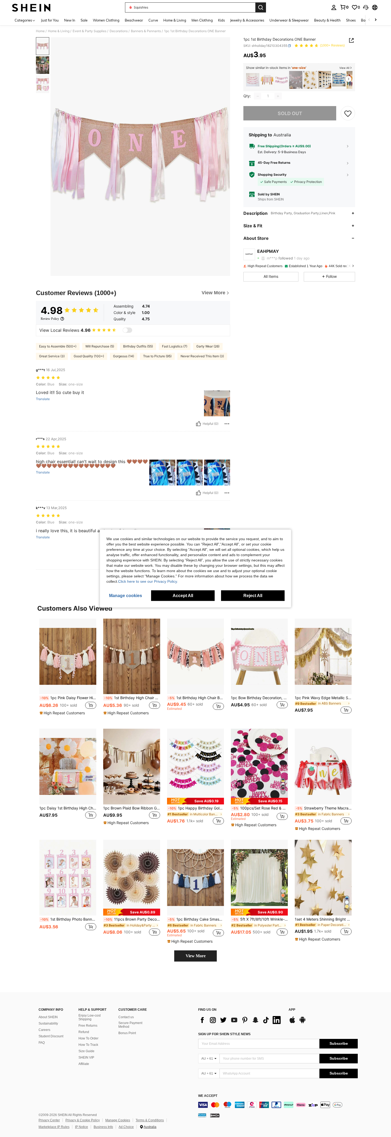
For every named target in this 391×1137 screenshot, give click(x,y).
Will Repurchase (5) (99, 346)
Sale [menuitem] (84, 20)
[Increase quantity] (277, 96)
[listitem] (252, 80)
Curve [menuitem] (153, 20)
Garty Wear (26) (207, 346)
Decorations (119, 31)
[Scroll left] (369, 20)
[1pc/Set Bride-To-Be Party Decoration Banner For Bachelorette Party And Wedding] (295, 80)
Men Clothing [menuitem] (202, 20)
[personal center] (334, 7)
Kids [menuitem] (221, 20)
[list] (240, 1020)
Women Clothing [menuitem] (106, 20)
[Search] (260, 7)
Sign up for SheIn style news (224, 1034)
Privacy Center (49, 1120)
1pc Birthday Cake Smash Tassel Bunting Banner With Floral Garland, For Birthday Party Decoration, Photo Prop (196, 919)
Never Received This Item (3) (202, 356)
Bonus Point (127, 1033)
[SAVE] (348, 113)
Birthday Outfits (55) (138, 346)
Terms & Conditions (150, 1120)
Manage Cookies (117, 1120)
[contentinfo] (278, 1105)
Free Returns (87, 1025)
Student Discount (51, 1036)
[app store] (292, 1022)
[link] (344, 7)
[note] (62, 713)
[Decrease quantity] (257, 96)
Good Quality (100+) (89, 356)
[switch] (127, 330)
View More (196, 956)
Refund (83, 1032)
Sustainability (48, 1023)
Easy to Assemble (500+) (57, 346)
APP (292, 1010)
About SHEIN (48, 1017)
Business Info (103, 1127)
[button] (366, 7)
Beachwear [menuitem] (134, 20)
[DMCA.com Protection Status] (214, 1115)
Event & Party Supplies (89, 31)
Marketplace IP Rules (54, 1127)
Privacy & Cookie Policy (82, 1120)
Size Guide (86, 1051)
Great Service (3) (52, 356)
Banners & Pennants (146, 31)
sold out (290, 113)
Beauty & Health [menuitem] (327, 20)
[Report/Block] (227, 424)
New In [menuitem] (69, 20)
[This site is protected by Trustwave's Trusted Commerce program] (202, 1115)
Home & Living (58, 31)
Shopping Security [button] (272, 175)
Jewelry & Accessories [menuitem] (247, 20)
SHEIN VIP (86, 1057)
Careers (44, 1030)
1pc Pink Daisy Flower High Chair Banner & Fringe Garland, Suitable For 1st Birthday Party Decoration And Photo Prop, (68, 698)
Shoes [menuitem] (351, 20)
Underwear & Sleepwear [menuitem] (289, 20)
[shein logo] (31, 7)
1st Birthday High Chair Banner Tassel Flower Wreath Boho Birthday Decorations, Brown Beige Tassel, (132, 698)
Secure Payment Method (130, 1025)
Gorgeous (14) (123, 356)
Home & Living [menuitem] (174, 20)
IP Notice (81, 1127)
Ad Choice (126, 1127)
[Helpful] (198, 424)
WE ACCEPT (207, 1096)
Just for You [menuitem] (50, 20)
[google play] (302, 1022)
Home (40, 31)
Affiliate (83, 1064)
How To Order (88, 1038)
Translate (43, 399)
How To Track (88, 1045)
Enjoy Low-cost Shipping (89, 1017)
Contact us (126, 1017)
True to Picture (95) (157, 356)
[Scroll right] (375, 20)
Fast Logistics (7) (174, 346)
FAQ (42, 1042)
